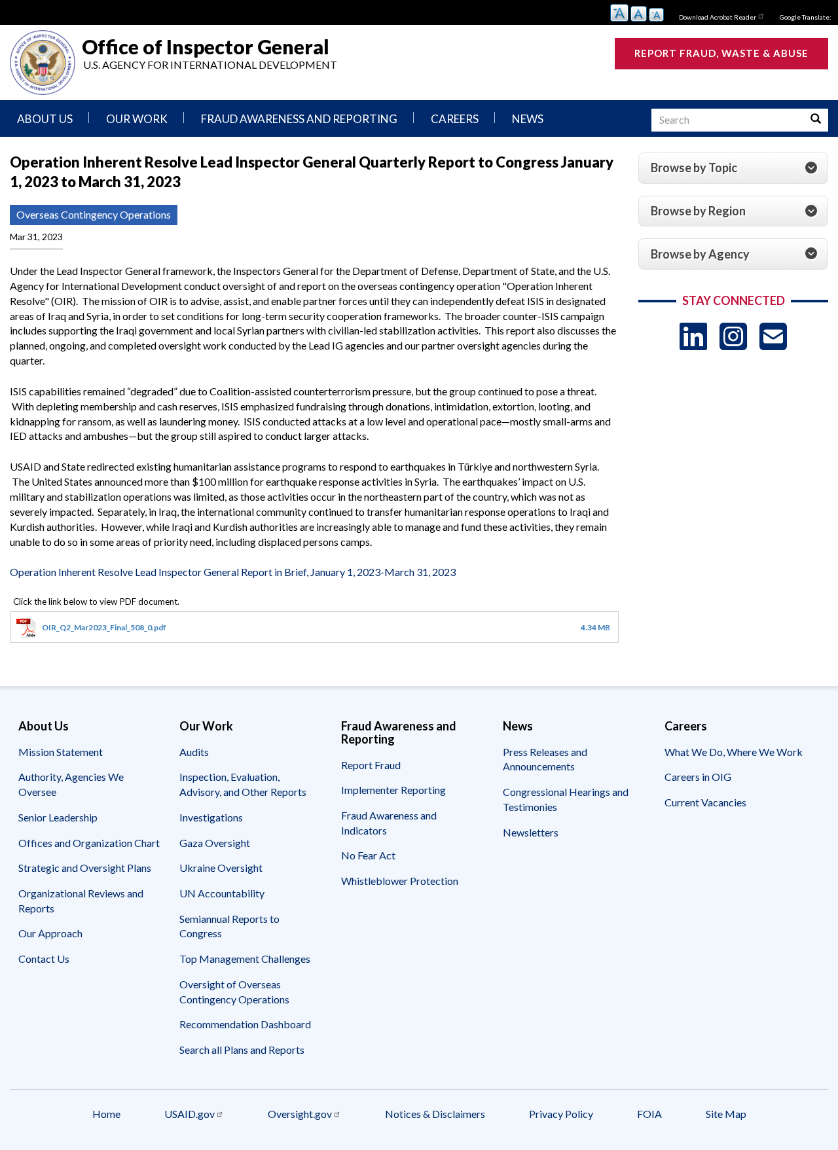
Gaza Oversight (214, 842)
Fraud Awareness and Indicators (389, 822)
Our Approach (50, 933)
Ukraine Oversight (221, 867)
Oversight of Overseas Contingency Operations (234, 991)
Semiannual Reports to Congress (229, 926)
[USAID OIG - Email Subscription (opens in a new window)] (773, 336)
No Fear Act (368, 855)
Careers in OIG (698, 776)
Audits (194, 752)
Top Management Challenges (244, 958)
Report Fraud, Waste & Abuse (721, 53)
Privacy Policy (561, 1113)
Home (106, 1113)
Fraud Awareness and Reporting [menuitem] (299, 119)
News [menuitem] (527, 119)
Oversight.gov (300, 1113)
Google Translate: (805, 17)
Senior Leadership (58, 817)
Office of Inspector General (205, 46)
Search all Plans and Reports (241, 1049)
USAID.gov (189, 1113)
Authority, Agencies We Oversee (71, 784)
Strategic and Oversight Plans (84, 867)
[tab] (733, 168)
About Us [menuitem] (45, 119)
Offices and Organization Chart (89, 842)
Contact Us (43, 958)
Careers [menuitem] (455, 119)
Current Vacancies (705, 802)
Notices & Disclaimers (435, 1113)
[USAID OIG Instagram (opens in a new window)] (733, 336)
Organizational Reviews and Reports (80, 900)
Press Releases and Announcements (545, 759)
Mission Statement (60, 752)
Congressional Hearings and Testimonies (565, 799)
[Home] (42, 62)
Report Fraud (371, 765)
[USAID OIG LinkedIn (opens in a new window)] (693, 336)
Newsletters (530, 832)
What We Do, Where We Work (734, 752)
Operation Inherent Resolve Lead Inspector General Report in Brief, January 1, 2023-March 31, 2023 (233, 572)
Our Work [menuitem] (137, 119)
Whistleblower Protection (399, 880)
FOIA (649, 1113)
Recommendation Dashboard (245, 1024)
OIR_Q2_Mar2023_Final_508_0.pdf (104, 627)
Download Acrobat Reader (717, 17)
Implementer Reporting (393, 789)
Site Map (726, 1113)
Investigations (211, 817)
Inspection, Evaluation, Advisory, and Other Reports (242, 784)
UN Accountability (221, 893)
